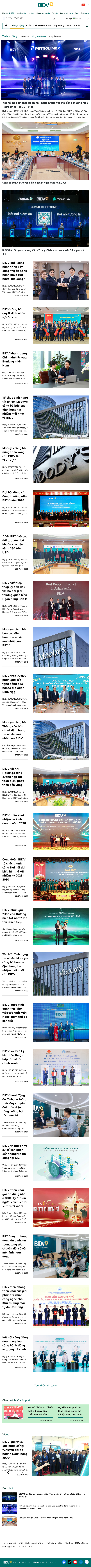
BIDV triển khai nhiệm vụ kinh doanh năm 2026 (14, 819)
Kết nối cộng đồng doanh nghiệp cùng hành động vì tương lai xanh (15, 1343)
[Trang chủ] (6, 25)
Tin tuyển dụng (54, 36)
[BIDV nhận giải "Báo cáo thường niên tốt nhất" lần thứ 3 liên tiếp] (61, 926)
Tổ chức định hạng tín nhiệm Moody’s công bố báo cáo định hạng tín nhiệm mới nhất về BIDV (15, 407)
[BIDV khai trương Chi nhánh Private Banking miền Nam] (61, 370)
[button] (8, 1472)
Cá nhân (31, 13)
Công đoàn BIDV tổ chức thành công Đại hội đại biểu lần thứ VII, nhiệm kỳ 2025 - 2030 (13, 869)
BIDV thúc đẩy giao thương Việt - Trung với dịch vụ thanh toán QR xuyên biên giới (43, 252)
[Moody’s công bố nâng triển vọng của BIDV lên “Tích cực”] (61, 464)
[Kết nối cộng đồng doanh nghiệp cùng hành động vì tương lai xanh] (61, 1353)
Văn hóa (77, 25)
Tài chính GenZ (24, 1546)
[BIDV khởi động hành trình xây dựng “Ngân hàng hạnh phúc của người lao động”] (61, 280)
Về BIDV (55, 13)
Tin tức (77, 13)
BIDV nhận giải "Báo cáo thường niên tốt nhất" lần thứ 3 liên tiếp (14, 916)
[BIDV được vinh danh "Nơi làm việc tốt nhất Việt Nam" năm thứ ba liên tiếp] (61, 1022)
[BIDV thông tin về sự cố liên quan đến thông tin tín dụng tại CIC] (61, 1162)
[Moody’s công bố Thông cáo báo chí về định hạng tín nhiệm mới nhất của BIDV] (61, 740)
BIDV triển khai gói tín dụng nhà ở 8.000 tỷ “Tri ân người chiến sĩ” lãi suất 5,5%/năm (14, 1198)
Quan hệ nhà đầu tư (66, 13)
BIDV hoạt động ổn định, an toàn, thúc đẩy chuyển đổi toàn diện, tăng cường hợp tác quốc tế (14, 1105)
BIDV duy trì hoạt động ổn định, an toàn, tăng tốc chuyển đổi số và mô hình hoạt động (14, 1246)
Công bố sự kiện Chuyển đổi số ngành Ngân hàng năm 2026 (34, 182)
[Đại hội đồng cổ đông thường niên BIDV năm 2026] (61, 508)
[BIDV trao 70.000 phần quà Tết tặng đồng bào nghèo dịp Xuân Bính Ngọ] (61, 693)
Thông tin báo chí (38, 36)
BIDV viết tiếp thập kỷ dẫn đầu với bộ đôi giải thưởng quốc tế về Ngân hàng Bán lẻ (14, 591)
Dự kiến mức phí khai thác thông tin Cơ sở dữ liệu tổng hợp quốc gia (70, 1411)
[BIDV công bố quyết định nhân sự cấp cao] (61, 325)
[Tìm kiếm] (54, 19)
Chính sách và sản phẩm (38, 25)
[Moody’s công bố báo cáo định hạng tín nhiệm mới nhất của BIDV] (61, 647)
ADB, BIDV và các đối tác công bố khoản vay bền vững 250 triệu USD (14, 544)
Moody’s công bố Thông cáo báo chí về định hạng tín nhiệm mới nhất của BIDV (14, 730)
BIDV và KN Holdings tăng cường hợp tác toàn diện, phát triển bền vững (13, 777)
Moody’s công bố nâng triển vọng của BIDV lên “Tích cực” (14, 454)
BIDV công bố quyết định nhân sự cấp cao (13, 313)
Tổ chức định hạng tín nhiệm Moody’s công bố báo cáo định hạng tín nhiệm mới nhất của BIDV (15, 964)
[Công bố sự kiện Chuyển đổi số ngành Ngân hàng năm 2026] (45, 151)
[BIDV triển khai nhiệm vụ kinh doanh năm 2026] (61, 831)
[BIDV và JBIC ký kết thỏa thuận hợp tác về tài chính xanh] (61, 1067)
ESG (69, 25)
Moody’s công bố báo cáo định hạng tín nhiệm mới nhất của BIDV (14, 637)
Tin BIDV (25, 36)
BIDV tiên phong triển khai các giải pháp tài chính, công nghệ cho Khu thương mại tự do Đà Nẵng (14, 1297)
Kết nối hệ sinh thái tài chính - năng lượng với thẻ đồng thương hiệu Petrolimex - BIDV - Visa (45, 105)
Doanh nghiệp (21, 13)
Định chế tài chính (8, 13)
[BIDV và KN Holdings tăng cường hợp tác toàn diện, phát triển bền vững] (61, 786)
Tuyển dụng (85, 13)
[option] (45, 1456)
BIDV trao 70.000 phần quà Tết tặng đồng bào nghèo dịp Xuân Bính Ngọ (14, 684)
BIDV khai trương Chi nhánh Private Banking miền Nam (14, 359)
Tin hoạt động (17, 25)
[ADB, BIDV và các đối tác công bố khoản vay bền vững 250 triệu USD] (61, 554)
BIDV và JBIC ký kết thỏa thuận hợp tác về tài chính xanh (13, 1057)
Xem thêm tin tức (44, 1385)
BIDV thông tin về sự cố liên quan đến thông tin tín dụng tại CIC (14, 1151)
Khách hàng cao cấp (43, 13)
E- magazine (8, 1546)
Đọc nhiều (8, 1488)
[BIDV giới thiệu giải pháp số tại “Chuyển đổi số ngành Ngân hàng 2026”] (60, 1456)
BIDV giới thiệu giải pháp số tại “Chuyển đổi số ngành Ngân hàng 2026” (14, 1450)
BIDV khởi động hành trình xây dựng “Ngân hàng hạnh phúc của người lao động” (14, 270)
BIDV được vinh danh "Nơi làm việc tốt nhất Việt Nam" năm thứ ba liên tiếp (14, 1012)
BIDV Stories (81, 1543)
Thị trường (59, 25)
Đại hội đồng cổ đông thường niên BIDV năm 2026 (14, 496)
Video (5, 1434)
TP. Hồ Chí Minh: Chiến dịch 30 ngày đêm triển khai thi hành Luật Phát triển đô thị (40, 1411)
